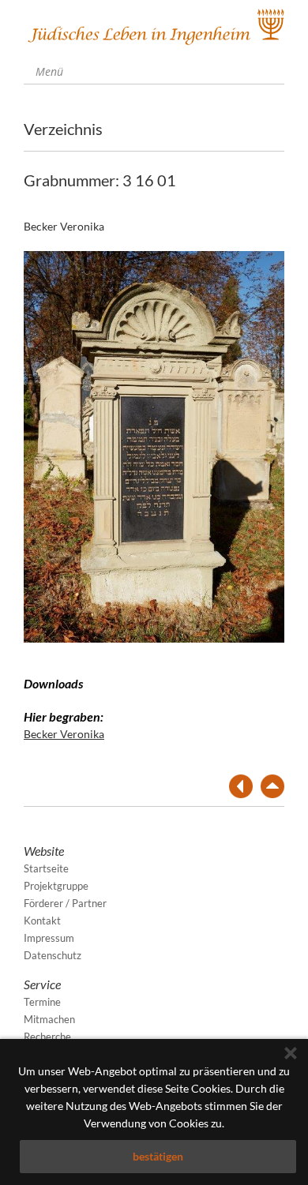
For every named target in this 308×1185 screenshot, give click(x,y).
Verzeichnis (63, 128)
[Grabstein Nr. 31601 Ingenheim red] (154, 445)
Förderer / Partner (65, 903)
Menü (47, 71)
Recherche (47, 1036)
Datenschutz (52, 955)
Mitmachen (49, 1019)
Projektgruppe (56, 885)
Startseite (46, 868)
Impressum (49, 938)
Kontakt (42, 920)
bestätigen (158, 1156)
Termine (42, 1002)
